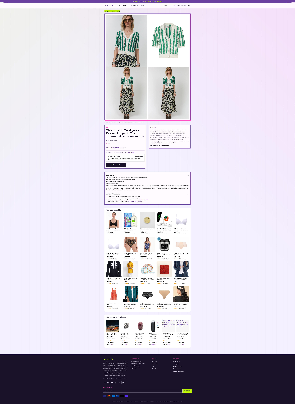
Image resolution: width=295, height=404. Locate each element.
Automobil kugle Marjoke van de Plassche (125, 334)
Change (140, 156)
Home (118, 5)
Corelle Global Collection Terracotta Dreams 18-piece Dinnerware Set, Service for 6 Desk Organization (147, 279)
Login (178, 5)
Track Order (155, 368)
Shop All (124, 5)
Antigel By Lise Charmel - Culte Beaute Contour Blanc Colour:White (113, 254)
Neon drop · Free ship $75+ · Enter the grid (147, 1)
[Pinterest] (122, 382)
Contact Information (178, 371)
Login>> (111, 344)
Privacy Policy (176, 364)
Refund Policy (176, 361)
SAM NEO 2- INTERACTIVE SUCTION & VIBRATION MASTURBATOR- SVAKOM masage (154, 334)
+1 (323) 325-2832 (135, 365)
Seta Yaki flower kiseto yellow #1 (147, 229)
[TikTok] (115, 382)
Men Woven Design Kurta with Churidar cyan (131, 279)
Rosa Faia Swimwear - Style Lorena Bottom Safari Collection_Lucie (130, 254)
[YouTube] (111, 382)
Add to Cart (116, 164)
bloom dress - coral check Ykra (113, 303)
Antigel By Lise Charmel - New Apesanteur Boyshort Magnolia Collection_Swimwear (181, 254)
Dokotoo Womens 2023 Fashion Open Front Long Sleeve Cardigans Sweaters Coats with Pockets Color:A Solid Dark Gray (130, 303)
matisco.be (109, 5)
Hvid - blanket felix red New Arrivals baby (163, 279)
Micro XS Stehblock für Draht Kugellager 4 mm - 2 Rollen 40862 (182, 334)
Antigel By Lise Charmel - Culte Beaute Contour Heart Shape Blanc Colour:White (180, 229)
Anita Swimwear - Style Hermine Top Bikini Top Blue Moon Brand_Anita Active (113, 229)
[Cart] (189, 5)
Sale (142, 5)
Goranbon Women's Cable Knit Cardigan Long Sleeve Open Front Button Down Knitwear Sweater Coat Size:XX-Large (180, 279)
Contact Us (155, 364)
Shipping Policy (177, 368)
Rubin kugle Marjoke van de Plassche (139, 334)
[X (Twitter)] (119, 382)
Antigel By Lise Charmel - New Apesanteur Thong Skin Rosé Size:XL (164, 303)
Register (183, 5)
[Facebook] (104, 382)
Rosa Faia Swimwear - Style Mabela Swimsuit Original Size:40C (146, 254)
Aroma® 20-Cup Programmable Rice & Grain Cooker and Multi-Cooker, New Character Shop (163, 254)
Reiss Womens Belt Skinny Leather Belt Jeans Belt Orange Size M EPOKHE (112, 334)
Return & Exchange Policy (135, 201)
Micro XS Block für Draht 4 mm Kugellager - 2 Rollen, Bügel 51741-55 (168, 334)
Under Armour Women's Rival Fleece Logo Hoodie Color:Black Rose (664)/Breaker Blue (113, 279)
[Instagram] (108, 382)
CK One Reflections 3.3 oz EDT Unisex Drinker (130, 229)
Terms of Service (177, 366)
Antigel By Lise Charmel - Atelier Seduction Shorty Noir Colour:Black (147, 303)
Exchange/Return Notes (113, 194)
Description (110, 175)
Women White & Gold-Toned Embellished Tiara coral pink (181, 303)
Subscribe (187, 390)
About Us (154, 361)
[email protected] (143, 199)
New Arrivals (135, 5)
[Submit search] (174, 5)
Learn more (131, 152)
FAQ (153, 366)
